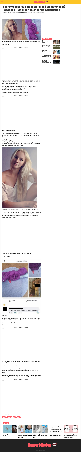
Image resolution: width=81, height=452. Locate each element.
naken (18, 417)
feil (14, 417)
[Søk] (79, 2)
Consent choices (40, 450)
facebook (9, 417)
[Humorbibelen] (40, 2)
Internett (9, 12)
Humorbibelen (5, 12)
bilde (4, 417)
